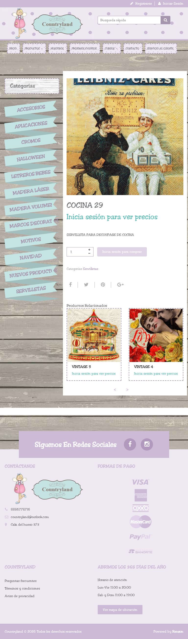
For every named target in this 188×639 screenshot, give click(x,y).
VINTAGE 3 (81, 366)
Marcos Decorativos (31, 223)
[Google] (120, 285)
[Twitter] (86, 285)
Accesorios (30, 108)
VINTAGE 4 (143, 366)
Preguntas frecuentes (20, 581)
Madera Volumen (31, 207)
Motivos (31, 240)
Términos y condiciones (22, 588)
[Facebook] (70, 285)
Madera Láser (30, 191)
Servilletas (31, 290)
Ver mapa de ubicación (120, 610)
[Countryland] (47, 23)
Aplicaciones (30, 125)
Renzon (177, 631)
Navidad (31, 257)
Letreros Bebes (31, 174)
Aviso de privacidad (20, 596)
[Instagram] (147, 444)
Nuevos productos (31, 273)
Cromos (31, 141)
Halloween (30, 158)
